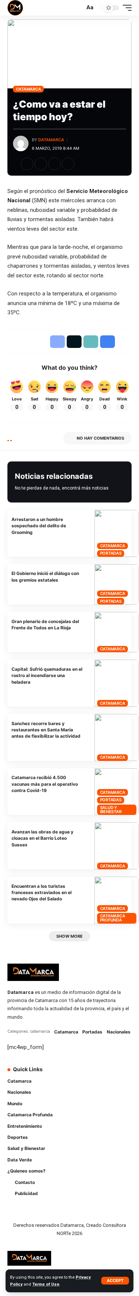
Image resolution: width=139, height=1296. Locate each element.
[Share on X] (40, 164)
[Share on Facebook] (27, 164)
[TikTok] (124, 1074)
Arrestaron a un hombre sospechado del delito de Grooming (38, 526)
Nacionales (118, 1032)
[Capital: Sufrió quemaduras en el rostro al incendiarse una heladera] (117, 683)
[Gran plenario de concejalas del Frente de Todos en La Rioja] (117, 632)
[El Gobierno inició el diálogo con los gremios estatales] (117, 584)
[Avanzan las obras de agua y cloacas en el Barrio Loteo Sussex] (117, 845)
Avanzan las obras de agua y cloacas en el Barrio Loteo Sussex (42, 838)
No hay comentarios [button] (100, 438)
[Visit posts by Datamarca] (21, 143)
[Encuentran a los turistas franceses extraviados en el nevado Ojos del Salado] (117, 900)
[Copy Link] (54, 164)
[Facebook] (82, 1074)
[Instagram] (113, 1074)
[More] (82, 164)
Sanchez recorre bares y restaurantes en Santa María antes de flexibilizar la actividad (45, 730)
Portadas (111, 553)
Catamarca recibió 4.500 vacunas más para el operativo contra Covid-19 (44, 784)
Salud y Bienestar (111, 809)
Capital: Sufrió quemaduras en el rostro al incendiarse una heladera (46, 675)
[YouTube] (103, 1074)
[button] (115, 1281)
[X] (92, 1074)
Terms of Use (45, 1284)
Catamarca (28, 89)
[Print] (68, 164)
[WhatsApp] (82, 1088)
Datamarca (51, 139)
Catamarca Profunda (112, 918)
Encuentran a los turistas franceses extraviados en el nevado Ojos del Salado (41, 892)
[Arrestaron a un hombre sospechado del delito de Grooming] (117, 533)
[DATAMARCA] (15, 8)
